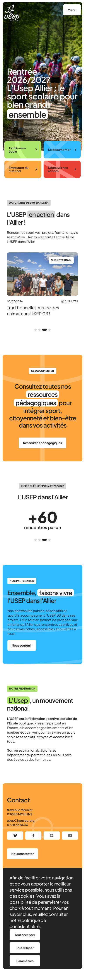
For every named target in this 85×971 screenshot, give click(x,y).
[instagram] (52, 835)
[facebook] (33, 835)
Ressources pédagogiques (42, 443)
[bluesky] (15, 835)
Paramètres (25, 961)
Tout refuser (25, 948)
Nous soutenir (22, 645)
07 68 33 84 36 (17, 825)
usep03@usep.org (20, 820)
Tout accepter (25, 935)
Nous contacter (22, 854)
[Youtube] (70, 835)
